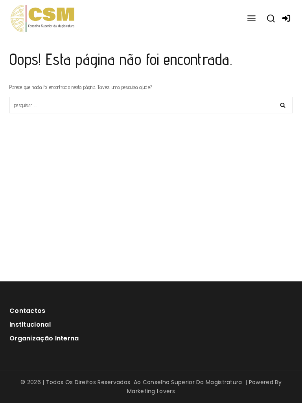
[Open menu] (251, 18)
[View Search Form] (270, 18)
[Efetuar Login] (286, 18)
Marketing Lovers (151, 391)
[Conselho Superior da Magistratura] (43, 18)
